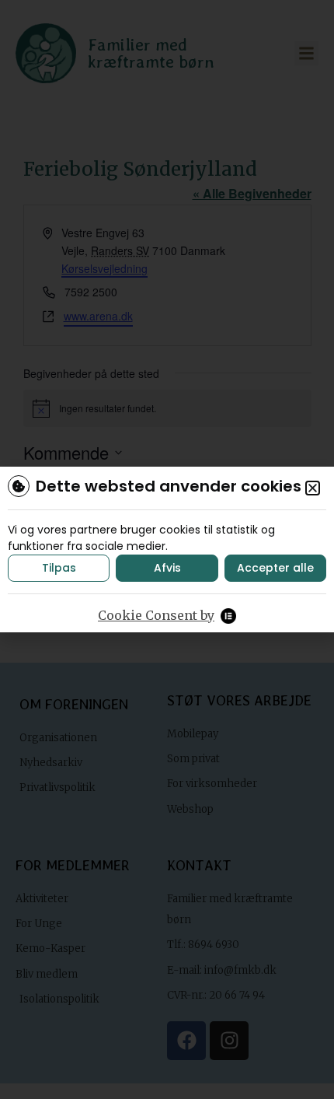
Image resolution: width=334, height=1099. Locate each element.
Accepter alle (275, 568)
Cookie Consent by (156, 615)
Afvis (167, 568)
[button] (312, 488)
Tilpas (59, 568)
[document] (167, 549)
